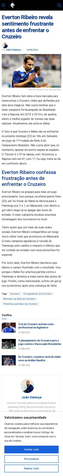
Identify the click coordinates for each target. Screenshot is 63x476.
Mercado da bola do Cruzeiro (20, 299)
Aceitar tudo (31, 449)
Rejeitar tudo (31, 468)
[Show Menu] (3, 5)
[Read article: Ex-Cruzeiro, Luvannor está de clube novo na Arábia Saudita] (9, 360)
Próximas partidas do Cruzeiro (21, 304)
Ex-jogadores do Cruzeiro (38, 294)
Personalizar (31, 459)
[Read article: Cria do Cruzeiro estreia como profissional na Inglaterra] (9, 328)
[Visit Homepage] (31, 5)
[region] (31, 444)
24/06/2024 (32, 49)
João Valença (13, 49)
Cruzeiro (15, 294)
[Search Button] (59, 5)
